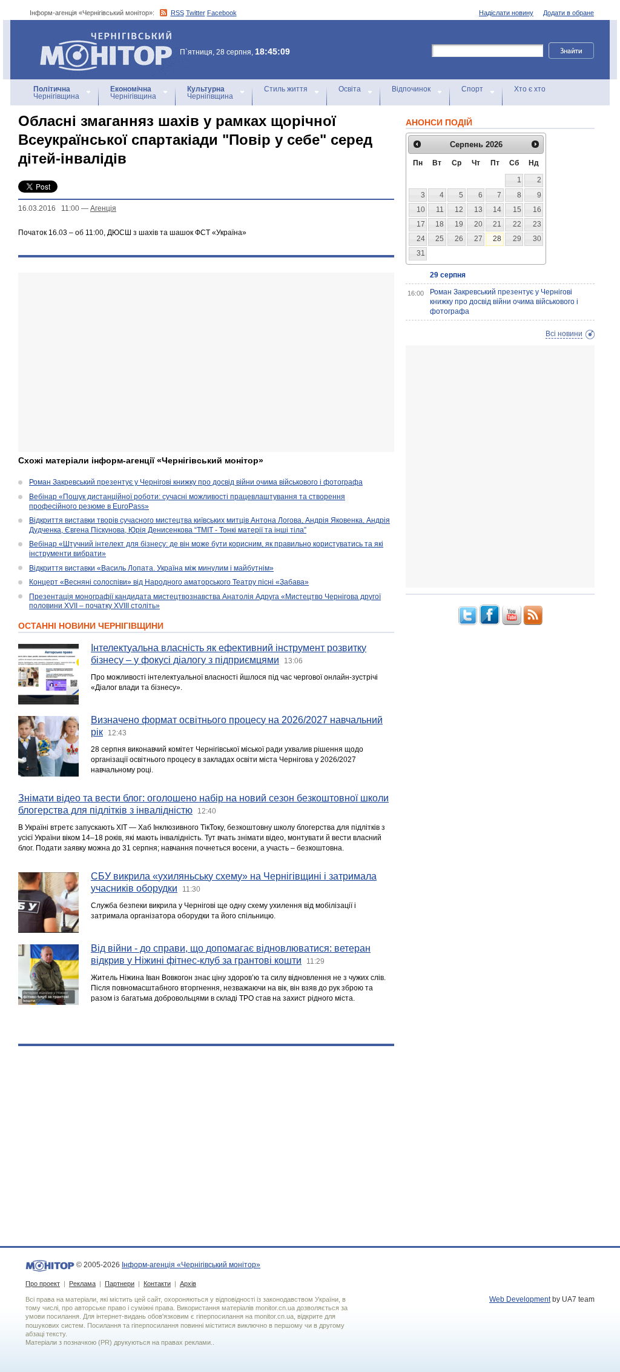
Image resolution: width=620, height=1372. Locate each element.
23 (537, 224)
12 (459, 209)
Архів (188, 1283)
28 (497, 238)
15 (517, 209)
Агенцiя (103, 208)
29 (517, 238)
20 (478, 224)
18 (439, 224)
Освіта (349, 89)
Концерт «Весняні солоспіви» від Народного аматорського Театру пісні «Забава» (169, 582)
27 (478, 238)
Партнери (119, 1283)
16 (537, 209)
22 (517, 224)
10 (421, 209)
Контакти (157, 1283)
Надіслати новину (506, 12)
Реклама (82, 1283)
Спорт (472, 89)
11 (440, 209)
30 (537, 238)
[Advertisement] (206, 362)
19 (459, 224)
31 (421, 253)
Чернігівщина (56, 93)
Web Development (519, 1299)
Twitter (195, 12)
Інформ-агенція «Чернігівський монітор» (100, 36)
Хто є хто (530, 89)
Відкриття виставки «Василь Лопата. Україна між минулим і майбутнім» (151, 568)
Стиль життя (286, 89)
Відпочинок (411, 89)
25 (439, 238)
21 (497, 224)
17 (421, 224)
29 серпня (448, 275)
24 (421, 238)
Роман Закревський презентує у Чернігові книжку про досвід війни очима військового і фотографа (196, 482)
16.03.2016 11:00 (48, 208)
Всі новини (564, 334)
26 (459, 238)
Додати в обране (568, 12)
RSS (177, 12)
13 (478, 209)
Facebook (222, 12)
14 (497, 209)
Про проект (42, 1283)
